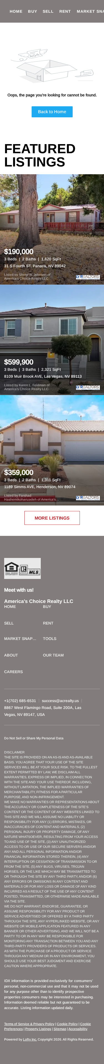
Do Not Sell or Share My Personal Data (34, 738)
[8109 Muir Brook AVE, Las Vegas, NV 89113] (52, 340)
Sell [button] (48, 11)
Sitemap (60, 1029)
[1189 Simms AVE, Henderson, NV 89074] (52, 450)
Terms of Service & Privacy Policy (29, 1024)
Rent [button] (65, 11)
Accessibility (78, 1029)
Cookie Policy (67, 1024)
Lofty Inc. (30, 1039)
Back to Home (52, 111)
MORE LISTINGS (52, 518)
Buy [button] (32, 11)
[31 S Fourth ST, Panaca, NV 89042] (52, 229)
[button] (11, 607)
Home (16, 11)
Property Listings (38, 1029)
